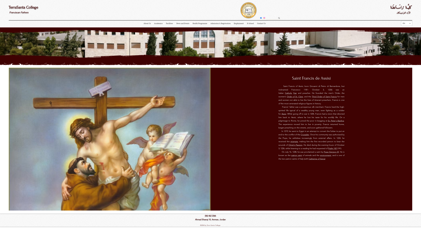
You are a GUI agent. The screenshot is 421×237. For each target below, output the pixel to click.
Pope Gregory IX (331, 152)
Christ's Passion (295, 145)
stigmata (294, 141)
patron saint (296, 155)
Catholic (288, 93)
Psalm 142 (332, 148)
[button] (147, 23)
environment (325, 155)
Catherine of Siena (317, 159)
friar (295, 93)
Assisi (284, 114)
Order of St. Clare (295, 96)
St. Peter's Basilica (336, 121)
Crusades (305, 134)
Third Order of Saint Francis (324, 96)
